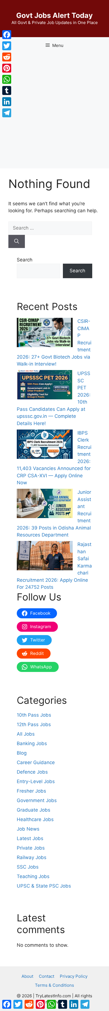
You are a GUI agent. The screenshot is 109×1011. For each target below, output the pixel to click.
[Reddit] (6, 57)
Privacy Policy (73, 976)
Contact (46, 976)
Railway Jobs (31, 857)
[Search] (16, 241)
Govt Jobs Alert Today (54, 15)
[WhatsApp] (6, 79)
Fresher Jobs (31, 791)
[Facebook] (6, 34)
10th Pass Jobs (34, 715)
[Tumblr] (6, 90)
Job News (28, 829)
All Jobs (26, 734)
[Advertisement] (54, 111)
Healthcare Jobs (35, 819)
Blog (22, 753)
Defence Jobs (32, 772)
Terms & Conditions (54, 985)
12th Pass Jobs (34, 724)
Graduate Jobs (33, 810)
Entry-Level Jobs (36, 781)
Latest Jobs (30, 838)
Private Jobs (31, 848)
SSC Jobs (28, 867)
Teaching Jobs (33, 876)
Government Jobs (37, 800)
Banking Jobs (32, 743)
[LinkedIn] (6, 101)
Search (24, 260)
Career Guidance (36, 762)
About (27, 976)
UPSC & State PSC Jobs (44, 886)
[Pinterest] (6, 68)
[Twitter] (6, 45)
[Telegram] (6, 112)
